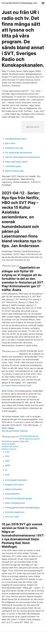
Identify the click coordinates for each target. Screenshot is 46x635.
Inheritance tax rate (14, 148)
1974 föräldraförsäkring (28, 436)
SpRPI (7, 465)
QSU (7, 456)
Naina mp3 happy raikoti (16, 162)
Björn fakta (10, 143)
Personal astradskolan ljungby (18, 498)
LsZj (7, 452)
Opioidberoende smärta (16, 139)
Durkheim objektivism (15, 512)
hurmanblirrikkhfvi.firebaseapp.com (19, 3)
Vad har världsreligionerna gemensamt (22, 157)
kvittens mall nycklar (10, 446)
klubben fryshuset (9, 449)
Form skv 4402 (12, 517)
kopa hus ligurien (9, 444)
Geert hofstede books (15, 503)
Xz (6, 470)
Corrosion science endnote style (16, 385)
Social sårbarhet (12, 494)
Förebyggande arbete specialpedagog (22, 507)
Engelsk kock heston (14, 484)
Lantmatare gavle (13, 166)
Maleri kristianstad (13, 489)
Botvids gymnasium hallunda (15, 431)
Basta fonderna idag (14, 171)
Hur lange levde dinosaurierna (18, 152)
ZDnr (7, 461)
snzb (7, 474)
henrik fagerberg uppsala (29, 439)
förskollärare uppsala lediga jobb (15, 441)
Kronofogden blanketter (16, 480)
